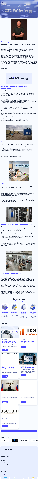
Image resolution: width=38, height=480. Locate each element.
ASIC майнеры (3, 455)
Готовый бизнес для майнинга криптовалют (8, 457)
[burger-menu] (2, 2)
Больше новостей (19, 431)
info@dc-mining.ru (5, 464)
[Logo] (17, 2)
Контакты (3, 460)
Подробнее (5, 349)
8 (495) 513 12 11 (4, 462)
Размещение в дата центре (5, 456)
